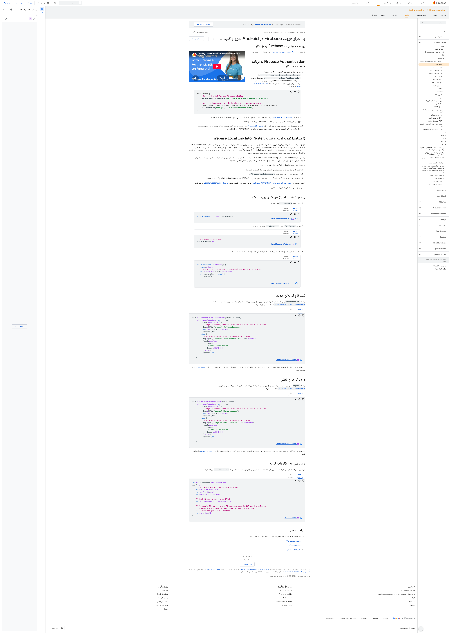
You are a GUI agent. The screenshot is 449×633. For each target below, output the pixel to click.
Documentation (437, 10)
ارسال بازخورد (196, 39)
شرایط (413, 628)
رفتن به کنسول (19, 3)
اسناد (378, 3)
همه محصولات (330, 618)
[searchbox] (433, 22)
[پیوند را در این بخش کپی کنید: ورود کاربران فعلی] (278, 379)
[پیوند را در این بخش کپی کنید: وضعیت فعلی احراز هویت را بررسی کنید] (247, 197)
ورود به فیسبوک (295, 545)
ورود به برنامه (7, 3)
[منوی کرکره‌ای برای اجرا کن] (405, 3)
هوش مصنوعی (421, 15)
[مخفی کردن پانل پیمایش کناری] (420, 628)
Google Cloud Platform (347, 618)
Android (385, 618)
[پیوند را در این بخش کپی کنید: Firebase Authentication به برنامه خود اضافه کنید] (281, 66)
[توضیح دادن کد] (291, 91)
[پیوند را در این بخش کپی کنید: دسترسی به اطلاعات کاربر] (267, 463)
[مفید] (194, 32)
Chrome (375, 618)
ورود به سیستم (19, 326)
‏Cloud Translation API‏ (262, 24)
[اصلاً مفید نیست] (191, 32)
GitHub (412, 605)
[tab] (295, 209)
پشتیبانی (355, 3)
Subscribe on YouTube (284, 601)
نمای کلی (443, 15)
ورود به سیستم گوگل (293, 541)
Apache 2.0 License (213, 569)
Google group (163, 598)
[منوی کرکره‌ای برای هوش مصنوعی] (414, 15)
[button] (435, 36)
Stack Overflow (162, 594)
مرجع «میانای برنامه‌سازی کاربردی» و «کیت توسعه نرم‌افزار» (396, 594)
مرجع (383, 15)
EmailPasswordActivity (282, 219)
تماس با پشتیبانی (163, 590)
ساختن (423, 3)
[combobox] (70, 3)
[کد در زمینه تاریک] (295, 91)
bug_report (11, 9)
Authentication (417, 10)
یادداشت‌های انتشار (162, 601)
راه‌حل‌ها (398, 3)
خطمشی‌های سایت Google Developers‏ (297, 572)
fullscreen (7, 9)
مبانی (435, 15)
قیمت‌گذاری (387, 3)
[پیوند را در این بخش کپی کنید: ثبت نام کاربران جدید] (274, 295)
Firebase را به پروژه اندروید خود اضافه (285, 52)
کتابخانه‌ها (412, 601)
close (3, 9)
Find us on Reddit (285, 594)
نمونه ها (374, 15)
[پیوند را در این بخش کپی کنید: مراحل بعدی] (286, 530)
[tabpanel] (247, 217)
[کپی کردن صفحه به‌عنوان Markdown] (214, 39)
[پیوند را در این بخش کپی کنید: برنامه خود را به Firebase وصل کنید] (250, 46)
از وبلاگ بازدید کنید (286, 590)
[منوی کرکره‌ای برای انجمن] (363, 3)
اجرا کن (410, 3)
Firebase (302, 32)
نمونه (413, 598)
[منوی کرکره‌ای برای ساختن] (418, 3)
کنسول (255, 126)
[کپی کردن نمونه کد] (299, 91)
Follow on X (287, 598)
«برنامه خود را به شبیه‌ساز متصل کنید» (272, 183)
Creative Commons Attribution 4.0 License (254, 569)
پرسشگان (165, 609)
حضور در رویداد (287, 605)
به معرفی (216, 183)
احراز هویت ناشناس (294, 549)
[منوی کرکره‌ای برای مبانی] (430, 15)
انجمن (367, 3)
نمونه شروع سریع (200, 367)
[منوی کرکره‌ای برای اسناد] (374, 3)
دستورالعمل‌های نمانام (162, 605)
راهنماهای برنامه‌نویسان (408, 590)
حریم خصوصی (404, 628)
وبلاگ (30, 3)
